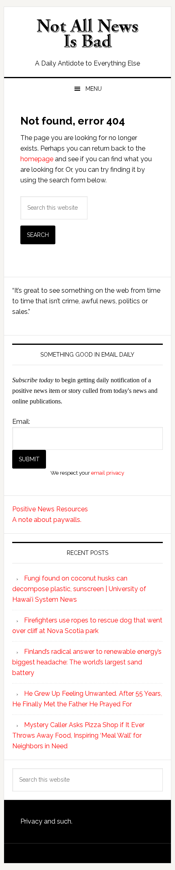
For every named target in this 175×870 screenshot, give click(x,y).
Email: (21, 421)
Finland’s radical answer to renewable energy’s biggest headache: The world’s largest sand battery (87, 662)
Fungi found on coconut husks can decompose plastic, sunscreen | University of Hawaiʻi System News (79, 588)
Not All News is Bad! (87, 33)
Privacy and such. (46, 821)
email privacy (107, 472)
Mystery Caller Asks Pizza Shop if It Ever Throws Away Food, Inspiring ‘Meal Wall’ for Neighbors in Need (78, 735)
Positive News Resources (50, 509)
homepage (36, 159)
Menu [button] (93, 88)
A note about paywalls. (46, 520)
